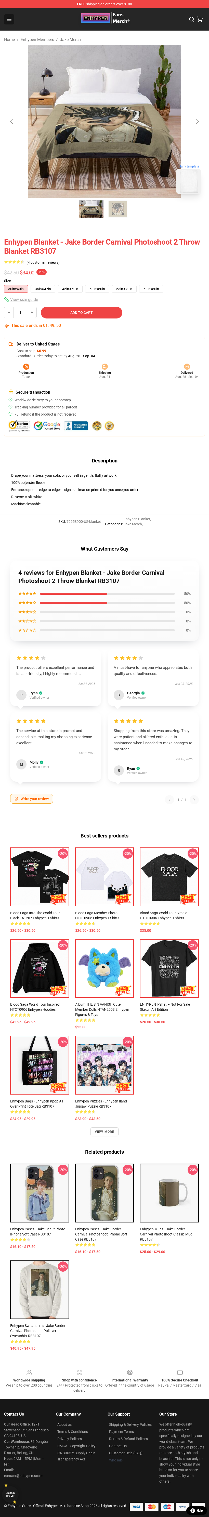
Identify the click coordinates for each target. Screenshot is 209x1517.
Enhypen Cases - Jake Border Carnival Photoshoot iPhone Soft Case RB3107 (101, 1234)
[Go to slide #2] (118, 209)
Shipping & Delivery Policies (130, 1424)
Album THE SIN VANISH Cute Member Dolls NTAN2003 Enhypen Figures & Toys (102, 1009)
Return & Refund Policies (128, 1439)
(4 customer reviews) (43, 262)
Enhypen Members (37, 39)
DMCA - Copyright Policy (76, 1446)
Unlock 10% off (10, 1494)
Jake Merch (70, 39)
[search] (192, 19)
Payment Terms (121, 1432)
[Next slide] (197, 121)
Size (7, 281)
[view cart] (200, 19)
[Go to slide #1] (91, 209)
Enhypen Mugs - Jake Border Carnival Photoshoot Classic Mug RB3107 (166, 1234)
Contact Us (118, 1446)
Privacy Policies (69, 1439)
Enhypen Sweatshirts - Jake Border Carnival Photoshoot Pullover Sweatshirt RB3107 (37, 1331)
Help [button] (200, 1510)
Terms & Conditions (72, 1432)
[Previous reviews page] (169, 799)
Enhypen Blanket (137, 519)
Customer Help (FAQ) (125, 1453)
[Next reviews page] (194, 799)
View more (104, 1132)
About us (64, 1424)
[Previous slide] (12, 121)
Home (9, 39)
